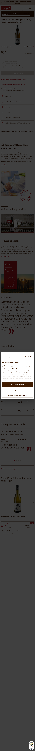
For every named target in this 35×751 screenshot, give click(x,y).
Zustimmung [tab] (6, 356)
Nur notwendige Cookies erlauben (17, 395)
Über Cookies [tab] (29, 356)
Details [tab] (18, 356)
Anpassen (16, 390)
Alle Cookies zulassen (17, 384)
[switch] (31, 749)
